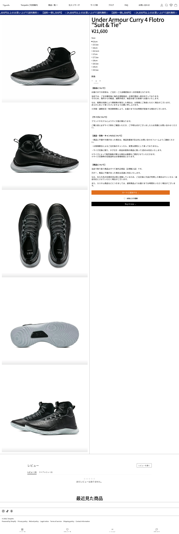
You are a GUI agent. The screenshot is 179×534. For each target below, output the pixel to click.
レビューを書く (144, 465)
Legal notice (44, 521)
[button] (166, 5)
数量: (93, 76)
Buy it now (129, 204)
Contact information (83, 521)
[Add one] (100, 81)
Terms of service (56, 521)
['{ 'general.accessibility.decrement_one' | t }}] (92, 81)
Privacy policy (22, 521)
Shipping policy (68, 521)
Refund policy (34, 521)
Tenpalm (10, 518)
